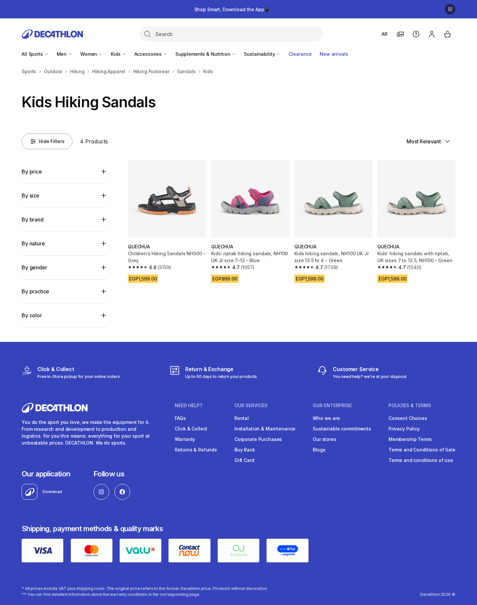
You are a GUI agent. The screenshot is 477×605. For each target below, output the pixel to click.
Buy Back (244, 449)
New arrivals (334, 54)
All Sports (33, 54)
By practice (35, 291)
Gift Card (244, 460)
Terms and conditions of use (420, 460)
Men (62, 54)
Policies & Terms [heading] (409, 405)
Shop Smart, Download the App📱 (232, 9)
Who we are (326, 418)
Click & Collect (191, 428)
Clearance (300, 54)
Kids (116, 54)
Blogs (319, 449)
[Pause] (450, 9)
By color (32, 315)
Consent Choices (407, 418)
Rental (241, 418)
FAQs (180, 418)
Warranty (185, 439)
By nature (33, 243)
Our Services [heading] (251, 405)
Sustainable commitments (342, 428)
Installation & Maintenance (264, 428)
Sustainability (260, 54)
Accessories (148, 54)
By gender (34, 267)
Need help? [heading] (188, 405)
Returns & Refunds (196, 449)
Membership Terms (410, 439)
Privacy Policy (404, 428)
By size (30, 195)
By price (32, 171)
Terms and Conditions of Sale (421, 449)
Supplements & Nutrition (203, 54)
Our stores (324, 439)
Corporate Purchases (258, 439)
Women (89, 54)
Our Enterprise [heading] (332, 405)
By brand (33, 219)
